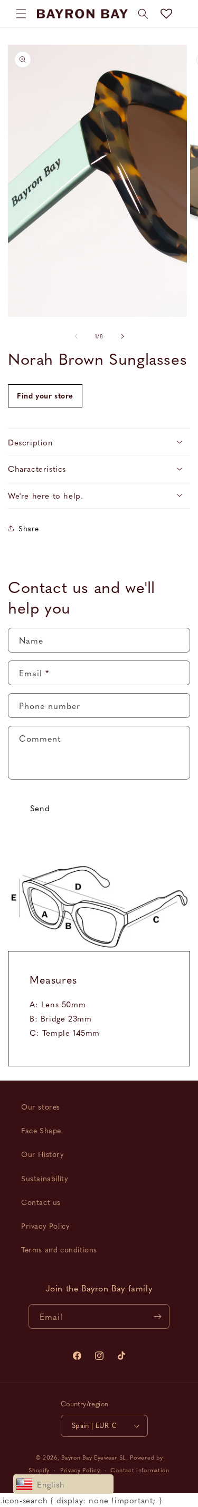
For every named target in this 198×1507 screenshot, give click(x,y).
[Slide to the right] (122, 336)
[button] (21, 13)
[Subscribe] (157, 1316)
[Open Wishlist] (166, 13)
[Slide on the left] (76, 336)
